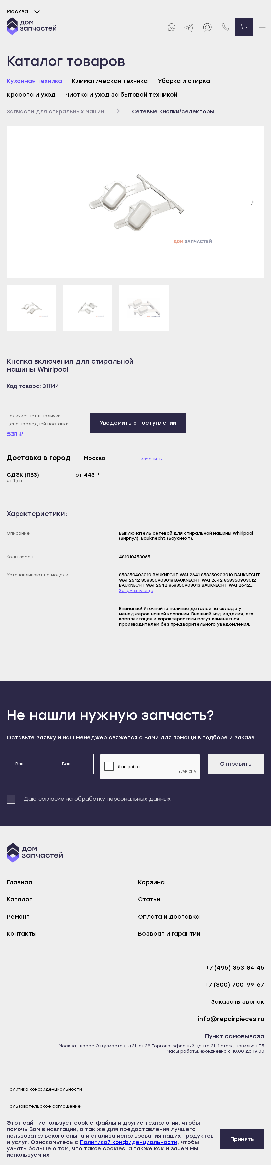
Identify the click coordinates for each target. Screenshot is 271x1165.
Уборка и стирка (184, 81)
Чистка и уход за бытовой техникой (121, 94)
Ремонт (18, 916)
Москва (17, 11)
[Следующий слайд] (252, 202)
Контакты (22, 933)
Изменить (151, 458)
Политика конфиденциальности (44, 1089)
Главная (19, 882)
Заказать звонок (237, 1002)
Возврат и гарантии (169, 933)
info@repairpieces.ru (231, 1019)
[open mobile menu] (262, 27)
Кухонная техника (34, 81)
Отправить (236, 764)
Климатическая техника (110, 81)
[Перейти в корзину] (244, 27)
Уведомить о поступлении (138, 423)
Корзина (151, 882)
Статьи (149, 899)
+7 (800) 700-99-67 (234, 984)
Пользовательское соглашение (44, 1106)
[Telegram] (189, 27)
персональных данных (139, 799)
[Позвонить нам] (225, 27)
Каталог (19, 899)
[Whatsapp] (171, 27)
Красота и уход (31, 94)
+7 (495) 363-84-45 (235, 968)
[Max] (207, 27)
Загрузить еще (136, 590)
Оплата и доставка (169, 916)
